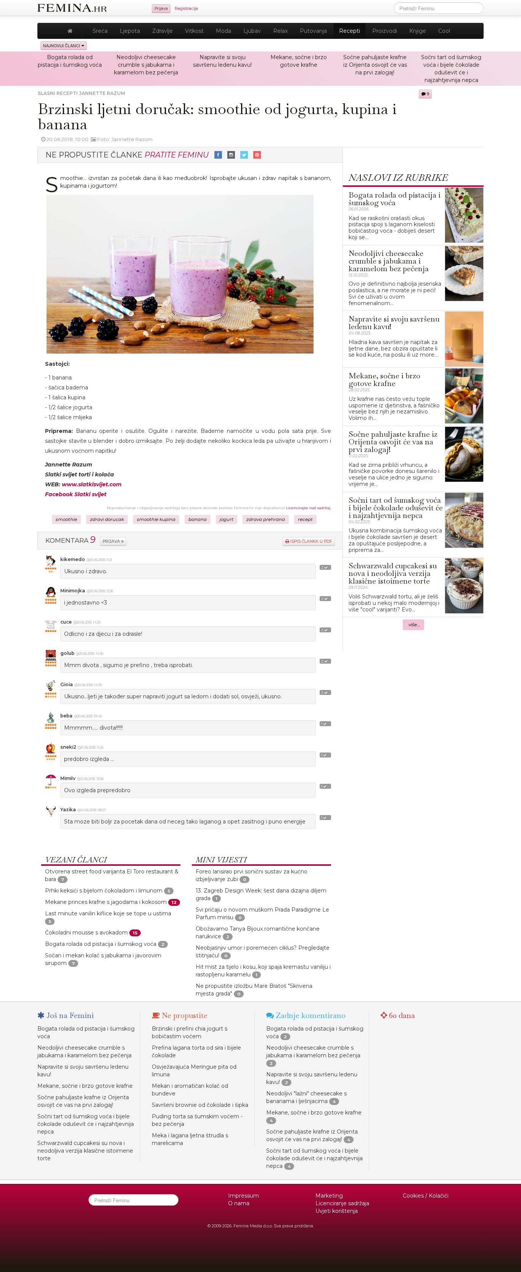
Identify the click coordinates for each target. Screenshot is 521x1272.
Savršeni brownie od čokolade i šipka (200, 1105)
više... (414, 624)
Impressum (243, 1195)
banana (197, 519)
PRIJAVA (112, 541)
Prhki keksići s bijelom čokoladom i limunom (103, 890)
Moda (223, 30)
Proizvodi (384, 30)
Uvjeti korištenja (336, 1211)
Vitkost (194, 30)
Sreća (100, 30)
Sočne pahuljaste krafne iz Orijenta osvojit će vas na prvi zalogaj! (375, 65)
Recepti (349, 30)
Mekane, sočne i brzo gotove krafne (85, 1085)
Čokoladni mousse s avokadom (86, 932)
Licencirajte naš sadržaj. (308, 508)
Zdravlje (162, 30)
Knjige (417, 30)
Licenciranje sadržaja (342, 1203)
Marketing (329, 1195)
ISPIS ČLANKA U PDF (310, 541)
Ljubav (252, 30)
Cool (444, 30)
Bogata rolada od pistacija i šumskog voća (100, 944)
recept (305, 519)
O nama (238, 1203)
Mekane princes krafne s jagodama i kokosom (106, 902)
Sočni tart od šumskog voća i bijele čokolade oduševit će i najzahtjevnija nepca (85, 1124)
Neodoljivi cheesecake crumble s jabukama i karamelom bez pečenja (146, 65)
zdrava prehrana (265, 519)
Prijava (161, 8)
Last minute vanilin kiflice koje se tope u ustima (108, 913)
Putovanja (313, 30)
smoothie (66, 519)
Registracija (186, 8)
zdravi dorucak (107, 519)
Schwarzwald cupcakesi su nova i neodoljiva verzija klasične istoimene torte (85, 1151)
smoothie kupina (156, 519)
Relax (280, 30)
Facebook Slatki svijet (75, 494)
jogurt (226, 519)
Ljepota (130, 30)
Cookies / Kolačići (426, 1195)
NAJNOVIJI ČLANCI (62, 45)
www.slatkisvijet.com (92, 484)
